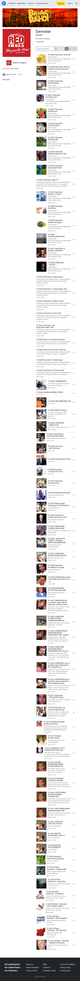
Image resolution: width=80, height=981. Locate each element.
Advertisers (21, 3)
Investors (47, 967)
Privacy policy (65, 967)
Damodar (43, 31)
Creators (31, 3)
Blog (45, 964)
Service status (31, 970)
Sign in (70, 3)
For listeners (11, 970)
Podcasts (12, 3)
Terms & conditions (67, 964)
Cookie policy (65, 970)
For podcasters (12, 964)
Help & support (42, 3)
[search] (56, 48)
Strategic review (49, 970)
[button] (76, 3)
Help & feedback (32, 967)
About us (29, 964)
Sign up (61, 3)
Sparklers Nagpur (19, 62)
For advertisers (12, 967)
